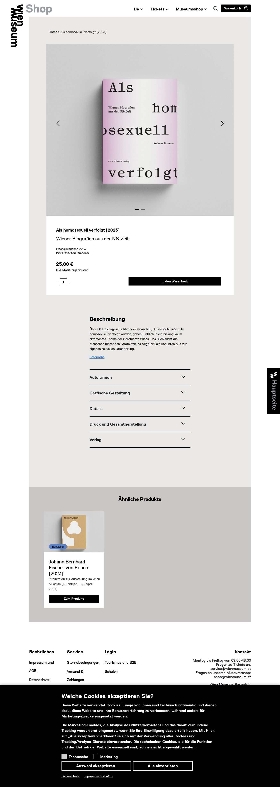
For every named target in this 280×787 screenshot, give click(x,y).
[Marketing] (96, 755)
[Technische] (65, 755)
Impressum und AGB (98, 776)
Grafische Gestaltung (110, 393)
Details (96, 408)
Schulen (111, 671)
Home (53, 32)
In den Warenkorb (175, 281)
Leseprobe (97, 357)
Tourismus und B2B (121, 662)
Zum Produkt (74, 599)
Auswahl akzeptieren (96, 766)
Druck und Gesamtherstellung (118, 424)
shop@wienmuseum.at (232, 677)
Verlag (95, 439)
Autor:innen (101, 377)
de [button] (136, 9)
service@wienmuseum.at (231, 669)
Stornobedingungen (83, 662)
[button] (215, 8)
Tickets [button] (157, 9)
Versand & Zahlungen (75, 675)
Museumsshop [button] (189, 9)
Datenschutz (70, 776)
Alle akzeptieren (163, 766)
